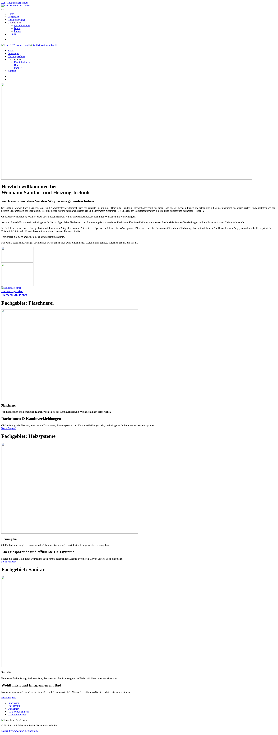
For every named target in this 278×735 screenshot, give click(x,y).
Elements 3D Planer (14, 295)
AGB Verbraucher (17, 714)
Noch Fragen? (8, 428)
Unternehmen (15, 22)
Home (11, 14)
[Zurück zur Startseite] (15, 5)
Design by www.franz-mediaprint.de (19, 731)
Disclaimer (13, 708)
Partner (17, 31)
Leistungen (13, 16)
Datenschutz (14, 705)
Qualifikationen (22, 25)
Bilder (17, 28)
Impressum (13, 703)
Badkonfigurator (12, 291)
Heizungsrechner (16, 19)
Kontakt (12, 34)
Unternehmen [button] (15, 59)
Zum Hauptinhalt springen (14, 2)
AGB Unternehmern (18, 711)
